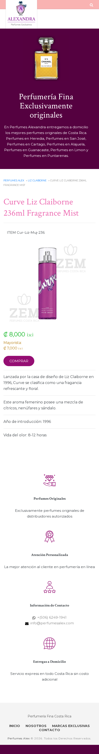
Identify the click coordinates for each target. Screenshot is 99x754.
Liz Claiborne (37, 180)
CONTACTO (49, 730)
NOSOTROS (36, 726)
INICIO (14, 726)
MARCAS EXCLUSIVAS (71, 726)
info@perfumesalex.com (52, 623)
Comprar (18, 361)
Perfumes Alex (13, 180)
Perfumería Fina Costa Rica (49, 716)
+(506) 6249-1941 (52, 617)
